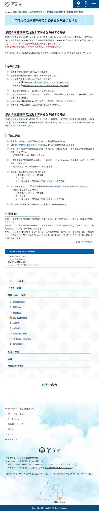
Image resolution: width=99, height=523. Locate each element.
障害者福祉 (18, 344)
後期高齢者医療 (20, 333)
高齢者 (16, 323)
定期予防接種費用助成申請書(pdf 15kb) (49, 186)
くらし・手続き (15, 281)
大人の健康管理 (36, 12)
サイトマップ (13, 439)
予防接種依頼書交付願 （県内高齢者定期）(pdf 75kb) (46, 85)
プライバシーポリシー (17, 413)
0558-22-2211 (21, 464)
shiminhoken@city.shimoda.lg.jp (27, 265)
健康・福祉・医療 (20, 12)
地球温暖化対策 (15, 365)
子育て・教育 (14, 287)
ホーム (7, 12)
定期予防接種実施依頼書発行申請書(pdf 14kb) (33, 144)
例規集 (11, 429)
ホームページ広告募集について (21, 408)
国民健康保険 (19, 301)
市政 (10, 358)
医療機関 (17, 312)
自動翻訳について (15, 424)
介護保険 (17, 328)
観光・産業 (13, 351)
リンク (11, 434)
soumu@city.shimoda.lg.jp (67, 464)
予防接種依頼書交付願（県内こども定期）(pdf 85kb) (45, 82)
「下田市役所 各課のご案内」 (59, 467)
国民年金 (17, 307)
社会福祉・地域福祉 (22, 338)
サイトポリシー (14, 418)
